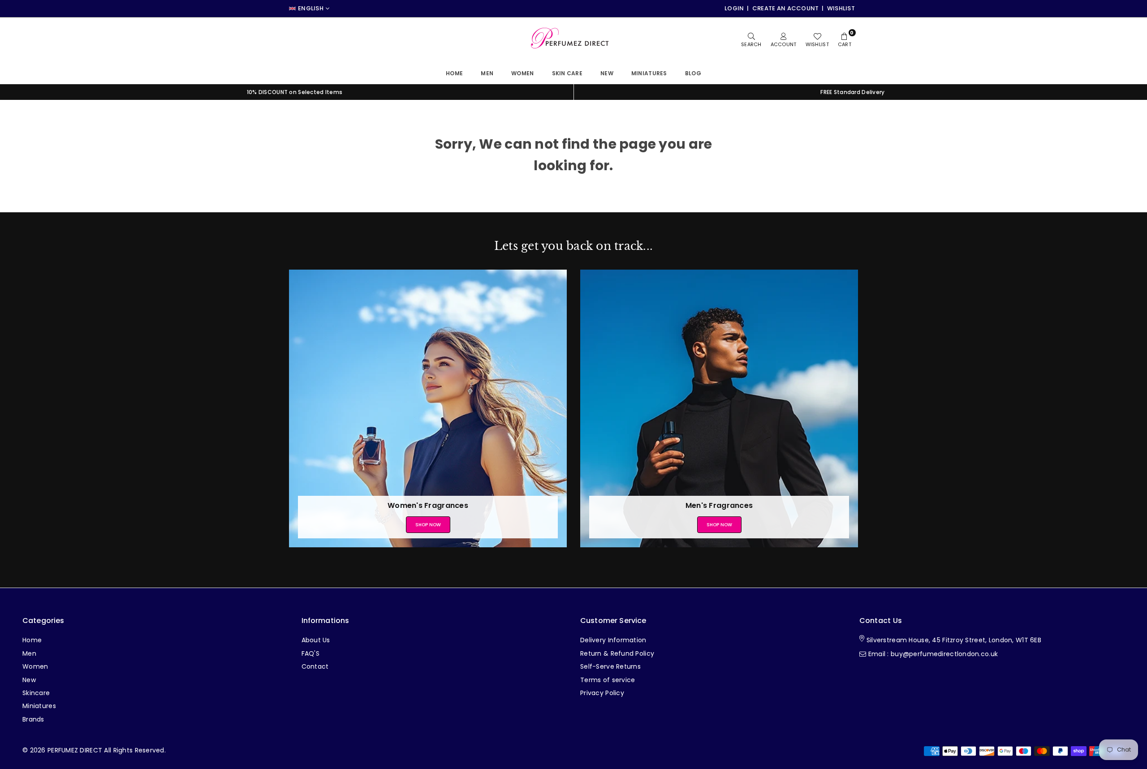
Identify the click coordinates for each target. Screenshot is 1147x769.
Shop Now (428, 524)
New (606, 73)
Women (522, 73)
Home (454, 73)
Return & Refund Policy (617, 653)
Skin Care (567, 73)
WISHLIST (841, 8)
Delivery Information (613, 640)
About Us (316, 640)
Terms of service (607, 679)
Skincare (36, 692)
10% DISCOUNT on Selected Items (294, 92)
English (310, 8)
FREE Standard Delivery (852, 92)
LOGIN (734, 8)
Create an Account (785, 8)
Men (487, 73)
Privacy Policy (602, 692)
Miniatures (39, 705)
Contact (315, 666)
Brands (33, 719)
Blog (693, 73)
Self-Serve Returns (610, 666)
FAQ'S (310, 653)
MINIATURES (649, 73)
